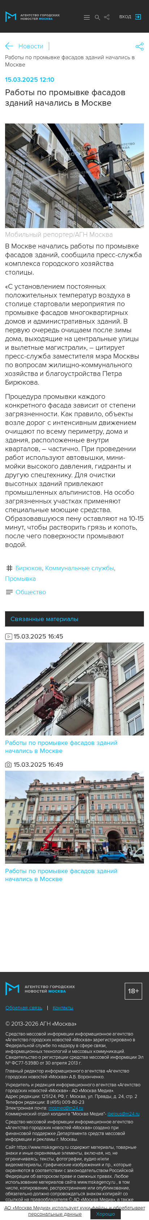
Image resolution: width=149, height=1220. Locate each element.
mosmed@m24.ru (65, 1108)
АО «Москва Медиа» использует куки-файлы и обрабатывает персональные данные (74, 1211)
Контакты (63, 1008)
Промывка (20, 579)
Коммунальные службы (79, 568)
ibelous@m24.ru (123, 1114)
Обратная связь (23, 1008)
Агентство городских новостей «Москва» (32, 16)
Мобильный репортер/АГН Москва (59, 235)
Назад (11, 46)
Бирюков (29, 568)
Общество (31, 592)
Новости (30, 46)
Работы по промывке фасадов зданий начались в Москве (61, 747)
